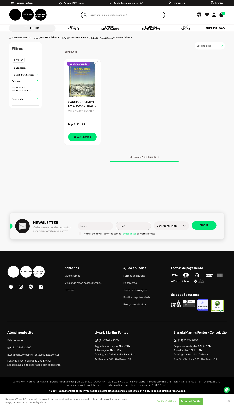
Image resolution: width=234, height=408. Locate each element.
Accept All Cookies (191, 401)
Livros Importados (110, 28)
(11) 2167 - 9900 (109, 340)
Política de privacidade (136, 297)
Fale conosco (15, 340)
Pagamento (130, 282)
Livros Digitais (73, 28)
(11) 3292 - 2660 (21, 347)
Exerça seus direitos (134, 304)
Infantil (65, 38)
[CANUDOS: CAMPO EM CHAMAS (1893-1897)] (82, 79)
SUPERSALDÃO (215, 28)
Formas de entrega (134, 275)
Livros (37, 38)
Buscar (85, 15)
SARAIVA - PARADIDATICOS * (24, 89)
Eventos (69, 290)
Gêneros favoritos (167, 225)
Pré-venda (185, 28)
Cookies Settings (166, 401)
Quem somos (72, 275)
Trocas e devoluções (135, 290)
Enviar (204, 225)
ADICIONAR (84, 136)
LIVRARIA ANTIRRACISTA (151, 28)
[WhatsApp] (227, 390)
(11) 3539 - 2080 (188, 340)
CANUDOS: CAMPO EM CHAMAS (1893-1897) (81, 104)
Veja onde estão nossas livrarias (83, 282)
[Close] (228, 401)
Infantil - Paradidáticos (102, 38)
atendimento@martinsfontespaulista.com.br (30, 354)
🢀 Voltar (18, 59)
